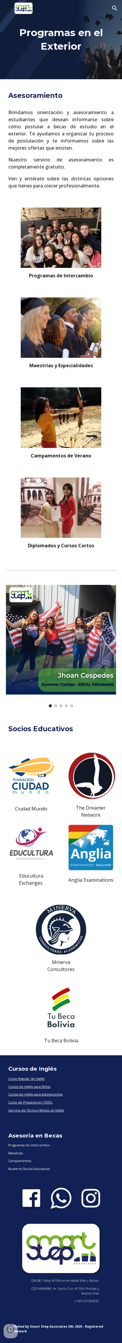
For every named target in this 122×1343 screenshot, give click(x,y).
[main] (61, 40)
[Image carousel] (61, 646)
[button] (7, 8)
